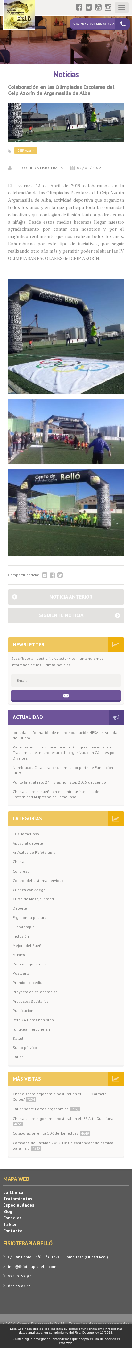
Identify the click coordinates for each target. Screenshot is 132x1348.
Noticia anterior (70, 596)
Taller (18, 1056)
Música (19, 954)
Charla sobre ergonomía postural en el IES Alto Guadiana (63, 1121)
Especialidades (18, 1205)
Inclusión (21, 936)
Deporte (20, 908)
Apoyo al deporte (28, 843)
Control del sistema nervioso (38, 880)
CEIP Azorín (26, 150)
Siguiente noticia (61, 615)
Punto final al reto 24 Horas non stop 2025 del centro (59, 782)
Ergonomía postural (30, 917)
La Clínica (13, 1192)
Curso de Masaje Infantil (34, 899)
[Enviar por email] (44, 575)
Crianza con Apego (29, 889)
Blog (7, 1211)
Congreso (21, 871)
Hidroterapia (24, 926)
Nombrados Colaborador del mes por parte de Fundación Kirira (63, 770)
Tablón (10, 1224)
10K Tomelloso (26, 833)
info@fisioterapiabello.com (32, 1266)
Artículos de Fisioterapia (34, 852)
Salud (18, 1038)
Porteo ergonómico (29, 964)
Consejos (12, 1218)
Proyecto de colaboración (35, 991)
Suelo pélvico (25, 1047)
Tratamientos (17, 1199)
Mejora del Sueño (28, 945)
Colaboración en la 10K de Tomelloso (51, 1133)
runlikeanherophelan (31, 1029)
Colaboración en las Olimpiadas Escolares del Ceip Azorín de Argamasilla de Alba (61, 90)
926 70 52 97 (19, 1276)
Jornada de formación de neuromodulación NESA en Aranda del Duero (65, 735)
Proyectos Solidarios (31, 1001)
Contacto (12, 1230)
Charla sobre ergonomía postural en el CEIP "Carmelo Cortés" (60, 1096)
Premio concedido (29, 982)
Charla (18, 861)
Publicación (23, 1010)
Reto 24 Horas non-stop (33, 1019)
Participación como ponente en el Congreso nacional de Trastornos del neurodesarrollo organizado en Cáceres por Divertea (64, 752)
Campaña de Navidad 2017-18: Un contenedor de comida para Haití (63, 1145)
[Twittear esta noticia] (60, 575)
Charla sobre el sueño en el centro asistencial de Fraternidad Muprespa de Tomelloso (56, 794)
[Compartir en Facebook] (52, 575)
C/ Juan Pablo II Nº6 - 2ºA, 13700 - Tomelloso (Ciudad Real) (58, 1257)
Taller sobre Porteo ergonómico (45, 1108)
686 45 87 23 (19, 1285)
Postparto (21, 973)
